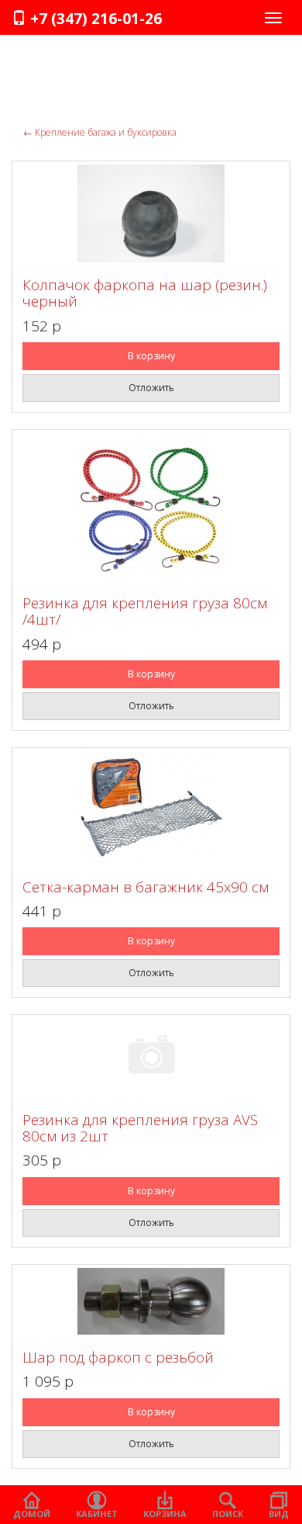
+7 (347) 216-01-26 (94, 19)
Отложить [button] (151, 387)
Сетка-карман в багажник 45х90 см (145, 887)
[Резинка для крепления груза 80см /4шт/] (151, 506)
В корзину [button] (151, 355)
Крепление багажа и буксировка (100, 132)
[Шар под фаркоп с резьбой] (151, 1301)
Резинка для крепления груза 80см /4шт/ (144, 611)
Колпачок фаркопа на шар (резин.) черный (144, 293)
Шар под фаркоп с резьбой (118, 1357)
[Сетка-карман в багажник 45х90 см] (151, 807)
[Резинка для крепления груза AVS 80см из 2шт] (151, 1057)
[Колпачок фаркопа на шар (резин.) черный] (151, 213)
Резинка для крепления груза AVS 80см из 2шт (140, 1128)
